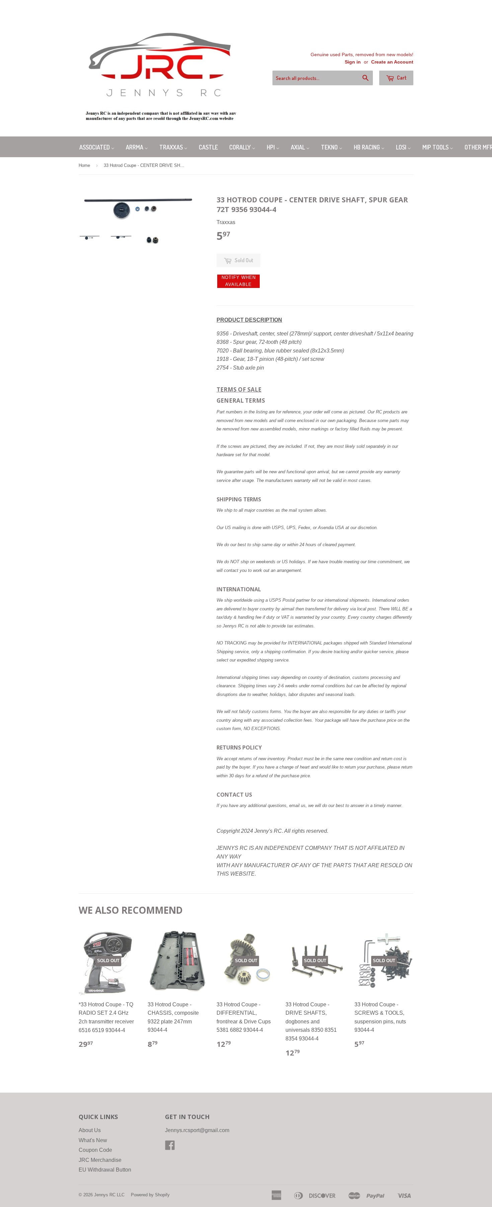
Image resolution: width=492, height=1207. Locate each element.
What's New (93, 1140)
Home (84, 165)
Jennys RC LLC (109, 1194)
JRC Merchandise (100, 1160)
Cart (401, 77)
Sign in (353, 62)
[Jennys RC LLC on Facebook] (170, 1147)
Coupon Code (95, 1150)
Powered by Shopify (150, 1194)
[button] (238, 281)
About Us (90, 1130)
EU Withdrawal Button (105, 1170)
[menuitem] (97, 146)
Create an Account (392, 62)
